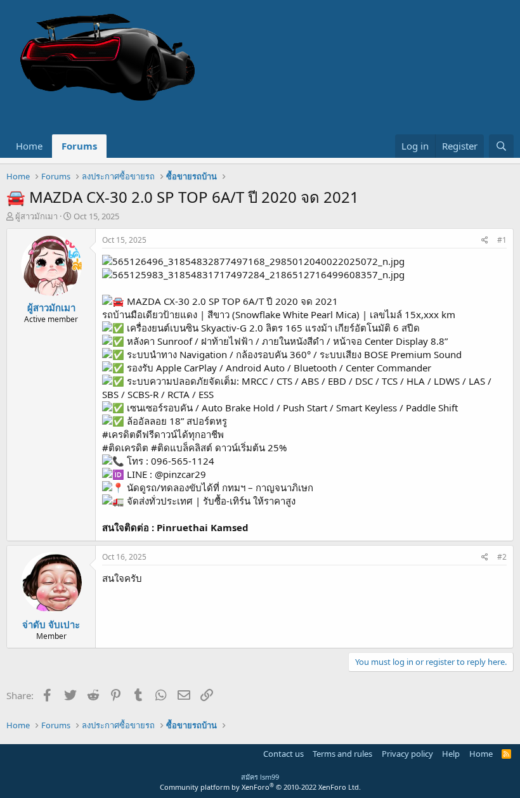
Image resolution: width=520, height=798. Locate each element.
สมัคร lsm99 (260, 777)
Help (451, 753)
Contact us (283, 753)
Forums (79, 145)
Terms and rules (342, 753)
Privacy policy (407, 753)
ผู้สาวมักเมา (36, 216)
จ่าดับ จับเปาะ (51, 624)
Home (29, 145)
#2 (502, 556)
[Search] (501, 146)
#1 (502, 240)
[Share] (485, 240)
